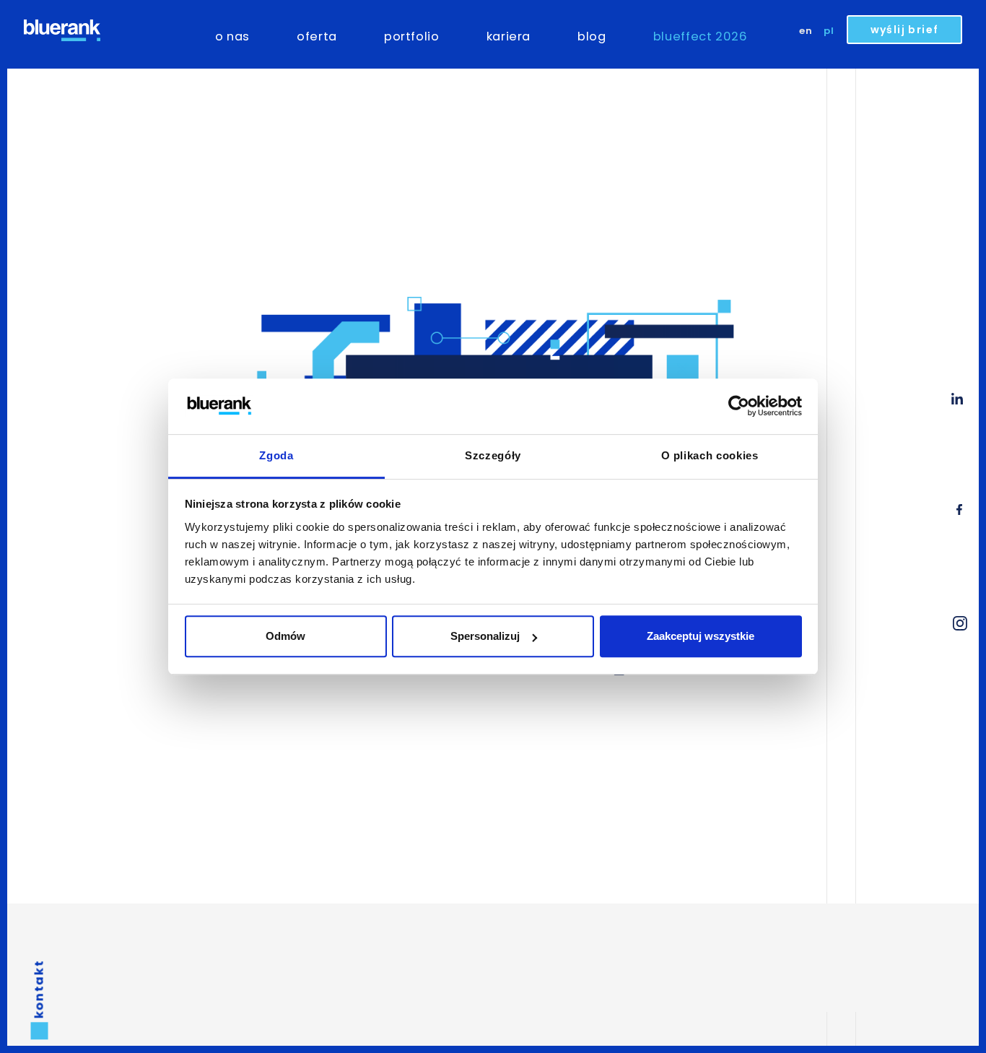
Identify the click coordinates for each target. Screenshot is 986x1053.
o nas (232, 36)
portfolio (412, 36)
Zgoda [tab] (276, 455)
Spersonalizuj (485, 636)
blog (591, 36)
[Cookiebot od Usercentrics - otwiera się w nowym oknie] (739, 406)
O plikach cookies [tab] (710, 455)
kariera (509, 36)
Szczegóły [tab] (493, 455)
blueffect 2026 (700, 36)
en (806, 31)
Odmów (285, 636)
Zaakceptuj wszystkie (700, 636)
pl (829, 31)
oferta (317, 36)
